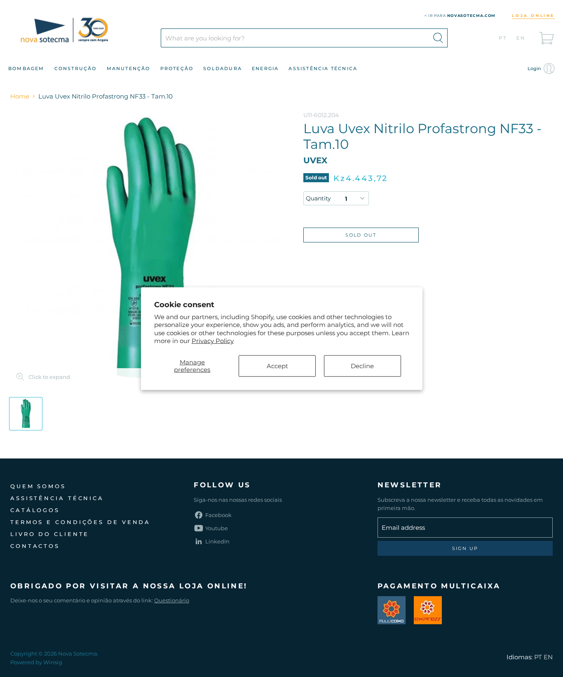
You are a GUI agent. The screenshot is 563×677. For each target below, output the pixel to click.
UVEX (315, 160)
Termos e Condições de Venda (80, 522)
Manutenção (128, 68)
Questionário (171, 600)
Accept (277, 365)
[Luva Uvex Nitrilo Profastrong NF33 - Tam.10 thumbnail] (25, 413)
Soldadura (222, 68)
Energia (265, 68)
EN (521, 38)
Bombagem (26, 68)
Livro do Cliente (49, 534)
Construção (75, 68)
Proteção (177, 68)
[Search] (438, 37)
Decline (362, 365)
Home (19, 96)
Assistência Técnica (323, 68)
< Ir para (460, 15)
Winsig (52, 662)
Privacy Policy (213, 341)
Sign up (465, 548)
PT (503, 38)
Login (535, 68)
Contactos (35, 546)
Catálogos (35, 510)
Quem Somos (38, 486)
